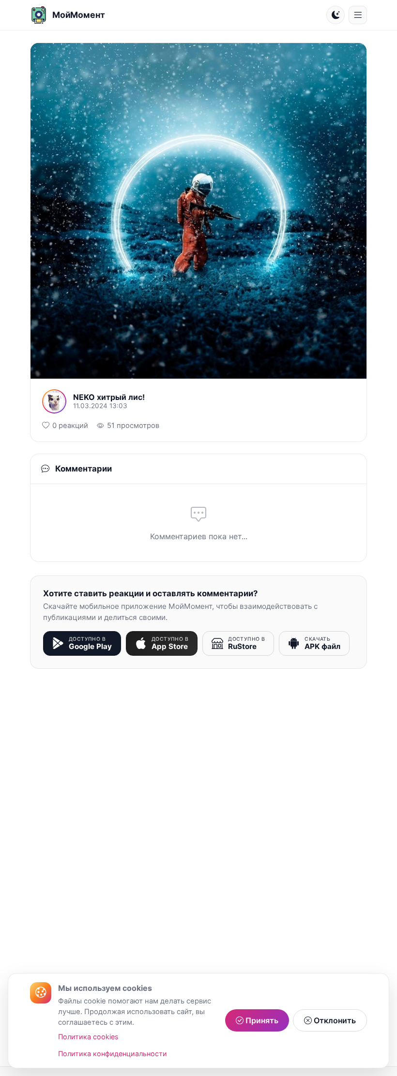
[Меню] (358, 15)
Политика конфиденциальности (112, 1053)
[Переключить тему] (335, 15)
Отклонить (334, 1020)
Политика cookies (88, 1036)
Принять (261, 1020)
